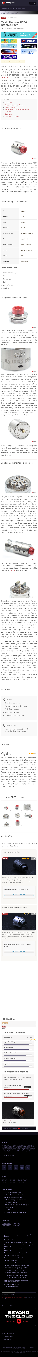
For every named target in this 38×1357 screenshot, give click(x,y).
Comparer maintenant (19, 894)
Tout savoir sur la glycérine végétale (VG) (16, 1265)
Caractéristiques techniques (15, 105)
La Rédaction (8, 28)
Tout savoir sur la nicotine (11, 1255)
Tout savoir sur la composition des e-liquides (17, 1253)
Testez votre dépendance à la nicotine (15, 1272)
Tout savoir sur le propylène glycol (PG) (16, 1268)
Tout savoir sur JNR (10, 1263)
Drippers (30, 12)
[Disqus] (19, 988)
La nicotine (7, 1209)
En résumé (8, 112)
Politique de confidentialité (31, 1351)
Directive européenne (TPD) (12, 1192)
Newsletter (5, 8)
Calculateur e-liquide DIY (11, 1284)
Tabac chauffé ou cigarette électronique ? (16, 1204)
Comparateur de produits (11, 1286)
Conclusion (9, 114)
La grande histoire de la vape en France (16, 1275)
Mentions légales (20, 1347)
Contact (12, 8)
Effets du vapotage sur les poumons (15, 1200)
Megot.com (7, 1339)
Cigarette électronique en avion (13, 1240)
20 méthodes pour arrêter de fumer (14, 1270)
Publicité (23, 1348)
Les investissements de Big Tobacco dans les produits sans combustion (17, 1280)
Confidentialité (16, 1348)
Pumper (12, 570)
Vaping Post (10, 12)
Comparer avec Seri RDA (11, 852)
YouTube (22, 1167)
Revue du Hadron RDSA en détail (17, 109)
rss (27, 1167)
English (18, 8)
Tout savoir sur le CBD (10, 1260)
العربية (23, 8)
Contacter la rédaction (10, 1156)
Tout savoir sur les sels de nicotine (14, 1258)
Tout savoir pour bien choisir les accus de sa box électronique (18, 1249)
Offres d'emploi (8, 1336)
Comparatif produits (12, 116)
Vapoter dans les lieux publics (13, 1197)
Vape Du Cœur (16, 1224)
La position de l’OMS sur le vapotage (15, 1212)
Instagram (10, 1167)
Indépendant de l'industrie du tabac (6, 1224)
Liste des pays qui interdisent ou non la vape (17, 1242)
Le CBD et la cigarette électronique (14, 1195)
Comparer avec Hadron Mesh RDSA (14, 907)
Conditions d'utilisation (9, 1347)
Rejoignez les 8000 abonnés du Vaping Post (13, 1297)
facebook (4, 1167)
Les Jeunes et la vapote (11, 1202)
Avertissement (30, 1347)
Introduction (9, 103)
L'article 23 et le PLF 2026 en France (15, 1277)
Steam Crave (12, 17)
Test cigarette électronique (20, 12)
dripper (4, 77)
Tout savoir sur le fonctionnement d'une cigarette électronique (18, 1245)
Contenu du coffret (12, 107)
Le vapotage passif (9, 1207)
